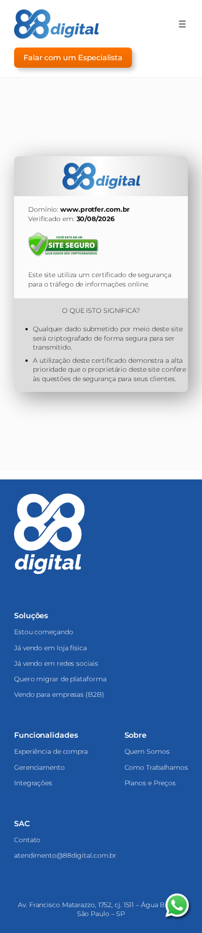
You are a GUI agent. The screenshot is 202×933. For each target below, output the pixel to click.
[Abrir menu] (182, 24)
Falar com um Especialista (73, 57)
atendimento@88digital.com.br (65, 855)
